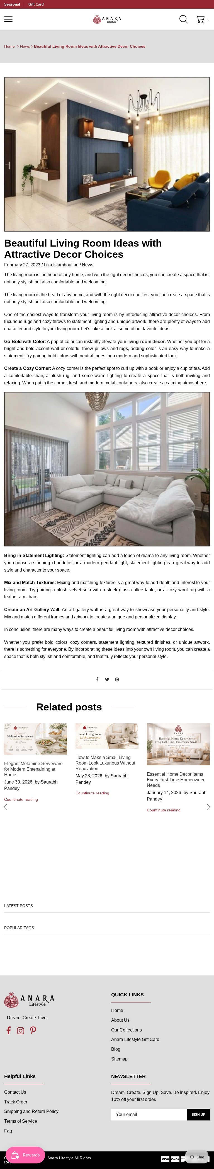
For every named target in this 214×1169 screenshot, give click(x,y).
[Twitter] (107, 680)
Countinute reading (21, 799)
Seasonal (12, 4)
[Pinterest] (117, 680)
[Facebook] (97, 680)
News (25, 46)
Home (9, 46)
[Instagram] (20, 1031)
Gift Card (36, 4)
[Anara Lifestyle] (107, 19)
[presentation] (5, 807)
